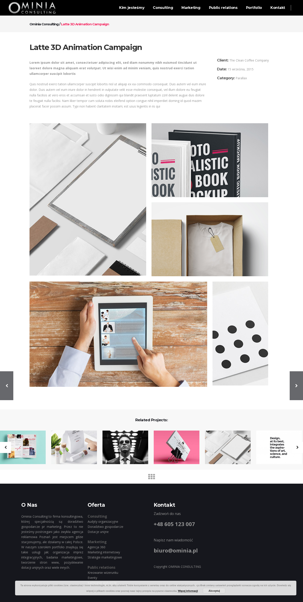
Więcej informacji (188, 590)
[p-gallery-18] (88, 199)
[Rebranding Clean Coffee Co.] (122, 448)
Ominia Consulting (44, 24)
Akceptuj (214, 591)
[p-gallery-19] (210, 160)
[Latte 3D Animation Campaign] (225, 448)
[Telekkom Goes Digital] (71, 448)
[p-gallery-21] (118, 334)
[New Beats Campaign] (173, 448)
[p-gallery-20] (210, 239)
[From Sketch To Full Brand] (276, 448)
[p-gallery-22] (240, 333)
